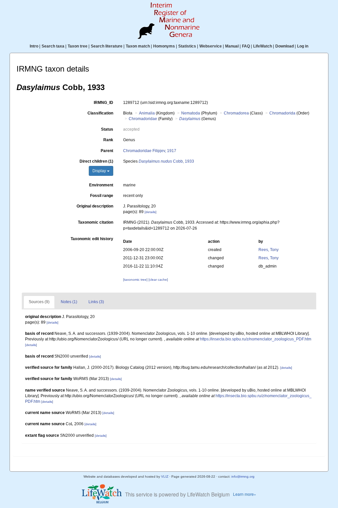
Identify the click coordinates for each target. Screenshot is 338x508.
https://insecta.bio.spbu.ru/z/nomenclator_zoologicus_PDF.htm (255, 339)
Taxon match (138, 46)
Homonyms (164, 46)
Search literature (106, 46)
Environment (101, 185)
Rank (108, 140)
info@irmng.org (242, 476)
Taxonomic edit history (92, 239)
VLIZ (164, 476)
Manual (232, 46)
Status (107, 129)
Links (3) (96, 302)
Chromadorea (236, 113)
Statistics (187, 46)
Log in (302, 46)
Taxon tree (77, 46)
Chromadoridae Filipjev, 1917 (149, 150)
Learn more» (244, 494)
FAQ (246, 46)
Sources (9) (39, 302)
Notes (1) (69, 302)
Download (284, 46)
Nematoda (190, 113)
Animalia (147, 113)
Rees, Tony (268, 249)
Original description (95, 206)
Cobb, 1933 (166, 161)
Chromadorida (282, 113)
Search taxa (53, 46)
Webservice (210, 46)
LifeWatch (262, 46)
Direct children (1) (96, 161)
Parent (107, 150)
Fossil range (101, 195)
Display (99, 171)
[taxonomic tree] (136, 279)
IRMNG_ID (103, 102)
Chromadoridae (143, 118)
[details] (150, 212)
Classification (100, 113)
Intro (34, 46)
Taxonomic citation (95, 222)
